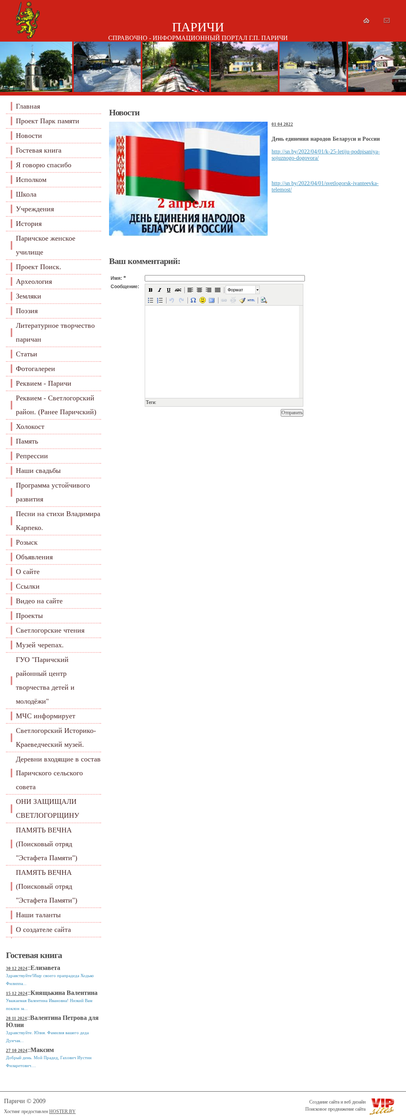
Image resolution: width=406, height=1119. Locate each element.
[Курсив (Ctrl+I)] (159, 289)
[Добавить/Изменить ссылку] (224, 300)
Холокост (30, 426)
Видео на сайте (39, 601)
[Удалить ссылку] (233, 300)
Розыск (27, 542)
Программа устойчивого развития (53, 492)
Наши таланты (38, 915)
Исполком (31, 180)
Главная (28, 106)
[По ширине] (217, 289)
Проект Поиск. (38, 267)
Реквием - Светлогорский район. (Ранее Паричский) (56, 405)
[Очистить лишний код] (242, 300)
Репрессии (32, 456)
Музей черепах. (40, 645)
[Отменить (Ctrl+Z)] (172, 300)
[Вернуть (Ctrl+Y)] (181, 300)
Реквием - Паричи (43, 383)
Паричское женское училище (45, 245)
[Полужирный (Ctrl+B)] (150, 289)
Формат (235, 289)
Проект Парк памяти (47, 121)
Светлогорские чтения (50, 630)
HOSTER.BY (62, 1111)
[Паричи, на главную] (27, 40)
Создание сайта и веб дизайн (337, 1102)
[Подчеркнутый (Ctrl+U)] (169, 289)
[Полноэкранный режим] (211, 300)
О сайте (28, 572)
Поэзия (27, 311)
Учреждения (35, 209)
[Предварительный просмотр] (263, 300)
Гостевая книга (38, 150)
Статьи (26, 354)
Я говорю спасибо (43, 165)
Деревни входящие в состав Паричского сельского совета (58, 773)
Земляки (28, 296)
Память (27, 441)
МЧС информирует (45, 716)
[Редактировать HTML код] (251, 300)
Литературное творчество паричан (55, 332)
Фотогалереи (35, 369)
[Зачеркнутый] (178, 289)
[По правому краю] (208, 289)
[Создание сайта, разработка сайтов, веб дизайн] (307, 1102)
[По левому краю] (190, 289)
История (29, 224)
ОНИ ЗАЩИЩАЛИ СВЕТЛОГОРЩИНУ (47, 808)
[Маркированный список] (150, 300)
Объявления (34, 557)
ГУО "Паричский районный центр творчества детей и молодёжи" (45, 680)
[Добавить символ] (193, 300)
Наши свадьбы (38, 470)
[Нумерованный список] (159, 300)
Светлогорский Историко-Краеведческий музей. (56, 737)
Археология (34, 281)
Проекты (29, 616)
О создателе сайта (43, 929)
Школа (26, 194)
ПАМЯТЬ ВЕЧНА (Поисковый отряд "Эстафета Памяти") (46, 844)
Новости (29, 136)
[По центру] (199, 289)
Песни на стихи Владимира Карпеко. (58, 521)
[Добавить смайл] (202, 300)
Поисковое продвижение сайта (335, 1109)
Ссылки (28, 586)
